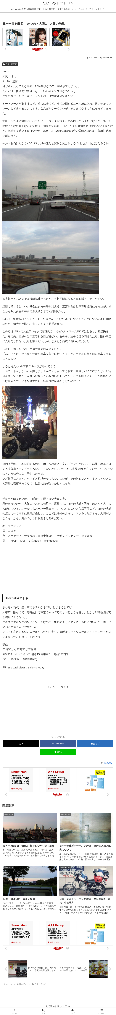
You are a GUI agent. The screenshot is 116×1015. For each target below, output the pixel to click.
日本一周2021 (11, 64)
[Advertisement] (58, 567)
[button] (107, 629)
